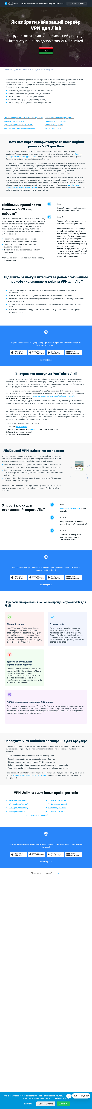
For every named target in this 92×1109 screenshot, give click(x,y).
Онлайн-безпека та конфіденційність (59, 118)
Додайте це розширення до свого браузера (29, 775)
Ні (59, 873)
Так (54, 873)
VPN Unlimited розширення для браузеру (20, 128)
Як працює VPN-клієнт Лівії (55, 121)
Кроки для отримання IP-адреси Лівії (18, 125)
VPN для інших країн (53, 128)
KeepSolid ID (34, 429)
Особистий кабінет (78, 4)
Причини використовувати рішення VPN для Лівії (23, 118)
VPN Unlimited (21, 427)
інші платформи (46, 360)
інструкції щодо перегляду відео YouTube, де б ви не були (55, 396)
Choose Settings (46, 1104)
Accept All (63, 1104)
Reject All (28, 1104)
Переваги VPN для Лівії (54, 125)
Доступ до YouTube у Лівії (14, 121)
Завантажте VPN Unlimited (70, 509)
